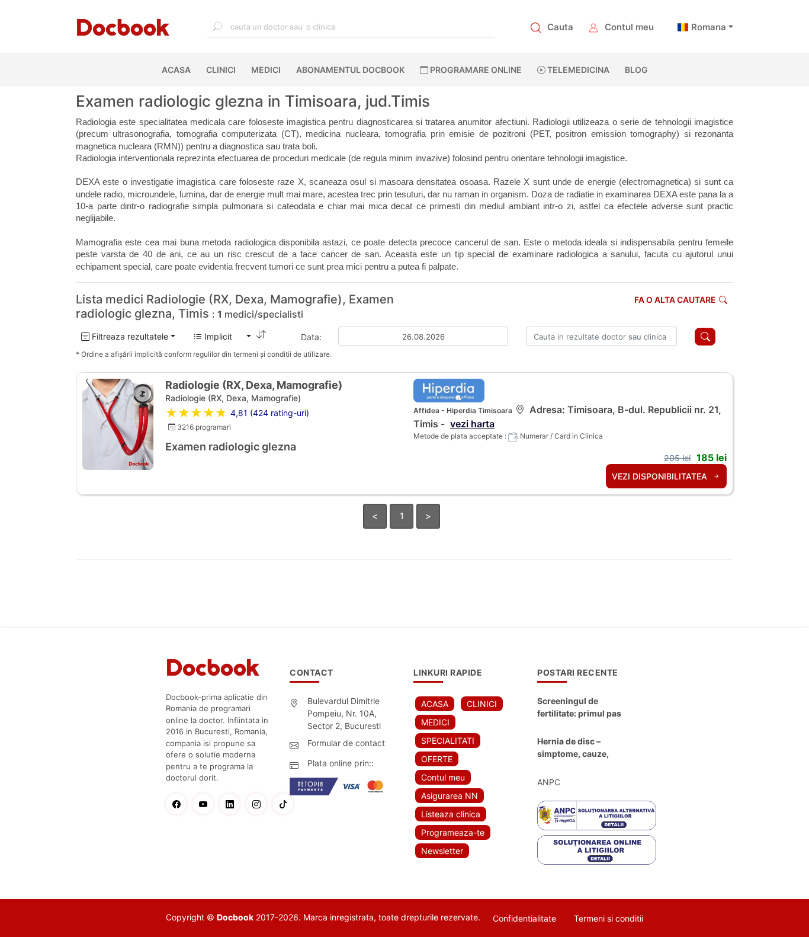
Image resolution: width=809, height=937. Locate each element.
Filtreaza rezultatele (128, 336)
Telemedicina (577, 70)
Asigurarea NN (449, 796)
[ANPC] (596, 815)
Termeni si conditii (608, 918)
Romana (708, 27)
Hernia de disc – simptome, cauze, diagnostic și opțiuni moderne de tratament (582, 748)
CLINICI (221, 70)
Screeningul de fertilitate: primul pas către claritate (579, 707)
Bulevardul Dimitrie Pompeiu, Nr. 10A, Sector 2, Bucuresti (344, 713)
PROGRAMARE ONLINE (475, 70)
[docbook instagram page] (259, 804)
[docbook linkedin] (232, 804)
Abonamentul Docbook (350, 70)
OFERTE (436, 759)
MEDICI (266, 70)
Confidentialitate (524, 918)
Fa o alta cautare (675, 300)
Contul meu (629, 27)
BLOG (636, 70)
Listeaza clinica (450, 814)
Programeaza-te (452, 832)
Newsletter (442, 851)
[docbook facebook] (179, 804)
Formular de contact (346, 743)
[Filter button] (705, 337)
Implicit (223, 336)
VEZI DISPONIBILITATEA (661, 476)
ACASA (178, 70)
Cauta (560, 27)
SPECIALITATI (447, 740)
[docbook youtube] (205, 804)
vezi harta (472, 424)
